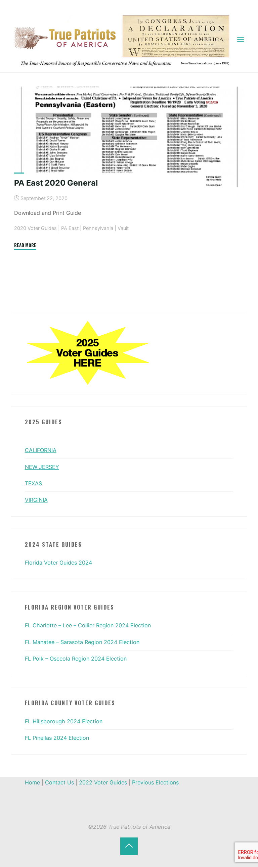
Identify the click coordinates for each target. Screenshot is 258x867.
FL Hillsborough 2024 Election (63, 721)
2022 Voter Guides (103, 782)
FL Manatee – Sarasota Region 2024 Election (82, 642)
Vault (123, 228)
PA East (70, 228)
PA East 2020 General (56, 183)
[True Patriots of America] (125, 39)
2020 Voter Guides (35, 228)
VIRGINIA (36, 499)
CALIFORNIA (40, 450)
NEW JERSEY (42, 467)
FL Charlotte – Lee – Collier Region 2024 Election (88, 625)
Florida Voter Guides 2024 (58, 562)
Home (32, 782)
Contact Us (59, 782)
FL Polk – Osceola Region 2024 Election (76, 658)
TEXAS (33, 483)
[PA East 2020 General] (129, 137)
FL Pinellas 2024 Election (57, 737)
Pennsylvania (98, 228)
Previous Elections (155, 782)
